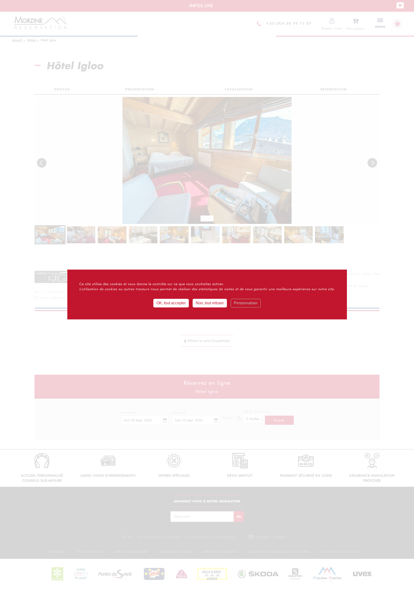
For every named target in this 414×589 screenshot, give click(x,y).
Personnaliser (246, 303)
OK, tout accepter (171, 303)
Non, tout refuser (210, 303)
